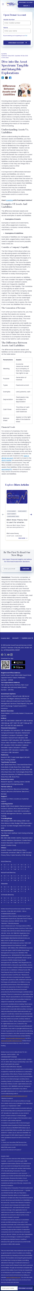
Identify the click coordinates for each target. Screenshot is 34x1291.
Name (5, 28)
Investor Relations (7, 840)
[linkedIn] (11, 655)
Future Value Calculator (9, 743)
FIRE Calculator (14, 752)
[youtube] (8, 655)
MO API (27, 757)
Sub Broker (9, 811)
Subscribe (25, 569)
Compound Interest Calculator (11, 733)
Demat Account (25, 806)
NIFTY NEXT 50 (14, 723)
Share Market (5, 713)
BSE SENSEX (11, 721)
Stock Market (14, 806)
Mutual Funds (17, 696)
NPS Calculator (14, 750)
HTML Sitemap (26, 855)
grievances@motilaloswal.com (15, 1038)
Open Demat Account (16, 43)
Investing (9, 200)
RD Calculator (26, 730)
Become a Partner (7, 789)
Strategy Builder (10, 760)
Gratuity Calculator (24, 743)
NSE (5, 838)
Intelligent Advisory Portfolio (17, 699)
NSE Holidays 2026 (7, 821)
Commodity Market (17, 713)
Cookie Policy (26, 840)
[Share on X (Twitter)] (6, 78)
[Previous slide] (3, 514)
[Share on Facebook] (10, 78)
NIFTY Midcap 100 (26, 723)
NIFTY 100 (4, 725)
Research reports (6, 782)
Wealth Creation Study (8, 845)
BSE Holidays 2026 (19, 821)
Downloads (4, 853)
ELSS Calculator (17, 745)
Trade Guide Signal (17, 757)
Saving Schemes (27, 833)
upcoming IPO (7, 469)
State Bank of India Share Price (11, 767)
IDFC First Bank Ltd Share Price (19, 769)
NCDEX (13, 838)
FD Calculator (15, 730)
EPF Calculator (25, 740)
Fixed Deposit (21, 703)
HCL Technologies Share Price (22, 772)
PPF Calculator (5, 745)
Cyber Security (16, 855)
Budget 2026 (5, 806)
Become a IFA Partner (14, 791)
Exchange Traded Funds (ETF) (16, 706)
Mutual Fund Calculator (16, 738)
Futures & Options (7, 809)
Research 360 (5, 757)
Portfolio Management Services (11, 813)
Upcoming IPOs (6, 696)
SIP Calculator (5, 730)
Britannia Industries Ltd (9, 774)
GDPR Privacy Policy (19, 850)
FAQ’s (11, 799)
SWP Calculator (14, 740)
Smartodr (12, 853)
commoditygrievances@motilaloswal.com (14, 1096)
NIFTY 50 (4, 721)
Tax (2, 833)
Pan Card (8, 833)
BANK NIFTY (19, 721)
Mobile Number (9, 20)
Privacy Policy (5, 855)
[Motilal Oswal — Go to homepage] (9, 4)
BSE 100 (10, 725)
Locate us (17, 799)
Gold (15, 811)
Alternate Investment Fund (15, 701)
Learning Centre (18, 782)
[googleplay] (18, 667)
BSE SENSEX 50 (18, 725)
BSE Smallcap (28, 721)
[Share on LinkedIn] (3, 78)
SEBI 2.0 (19, 853)
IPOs (15, 809)
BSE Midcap (5, 723)
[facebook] (2, 655)
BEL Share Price (14, 777)
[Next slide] (30, 514)
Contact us (4, 799)
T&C (26, 35)
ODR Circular (27, 853)
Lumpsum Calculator (16, 735)
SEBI (9, 838)
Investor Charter (6, 850)
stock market (7, 460)
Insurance (4, 708)
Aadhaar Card (16, 833)
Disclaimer (17, 840)
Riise (2, 760)
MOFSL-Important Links (24, 838)
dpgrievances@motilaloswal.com (11, 1041)
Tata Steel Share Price (24, 765)
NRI (19, 811)
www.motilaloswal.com (13, 1277)
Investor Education (7, 843)
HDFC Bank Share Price (8, 765)
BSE (2, 838)
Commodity (25, 811)
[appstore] (18, 662)
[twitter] (5, 655)
